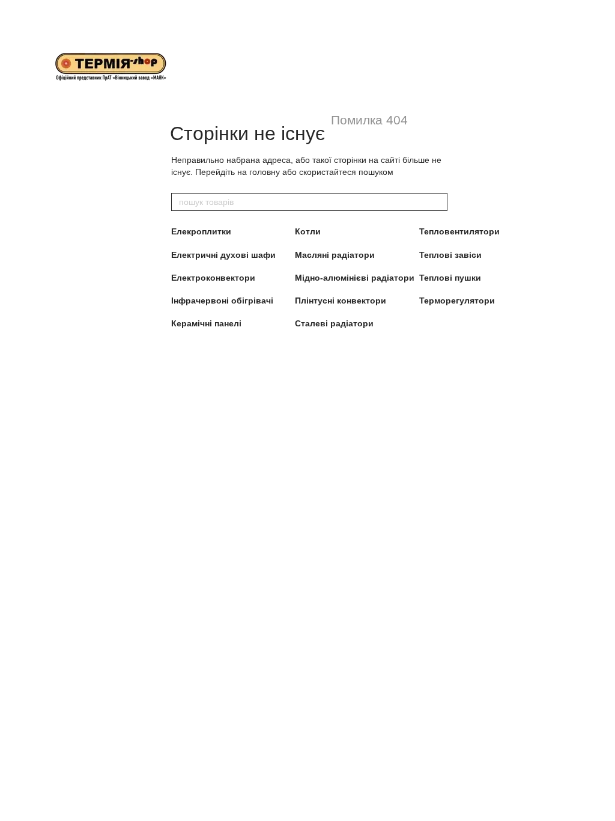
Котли (308, 231)
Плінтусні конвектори (340, 300)
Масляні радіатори (335, 255)
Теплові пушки (450, 277)
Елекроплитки (201, 231)
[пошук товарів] (437, 202)
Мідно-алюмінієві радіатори (354, 277)
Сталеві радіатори (334, 323)
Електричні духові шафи (223, 255)
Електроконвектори (213, 277)
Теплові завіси (450, 255)
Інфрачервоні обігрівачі (222, 300)
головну (264, 172)
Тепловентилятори (459, 231)
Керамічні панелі (206, 323)
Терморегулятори (457, 300)
